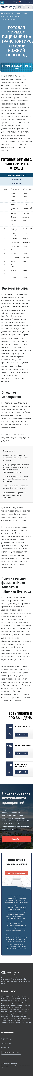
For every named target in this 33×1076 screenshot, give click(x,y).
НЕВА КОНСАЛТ (7, 1063)
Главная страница (7, 13)
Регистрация (15, 189)
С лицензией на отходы (9, 16)
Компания (4, 189)
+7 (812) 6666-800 (6, 1043)
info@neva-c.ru (5, 1047)
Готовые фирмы (22, 13)
